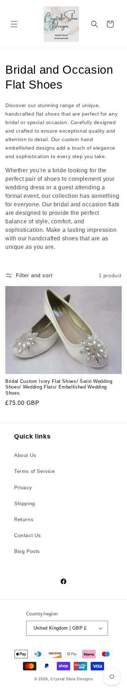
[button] (14, 24)
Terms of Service (34, 471)
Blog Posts (27, 551)
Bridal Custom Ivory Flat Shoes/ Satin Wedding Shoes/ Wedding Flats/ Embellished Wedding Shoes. (59, 387)
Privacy (23, 487)
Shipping (24, 503)
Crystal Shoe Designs (71, 679)
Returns (23, 519)
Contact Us (27, 535)
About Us (25, 455)
